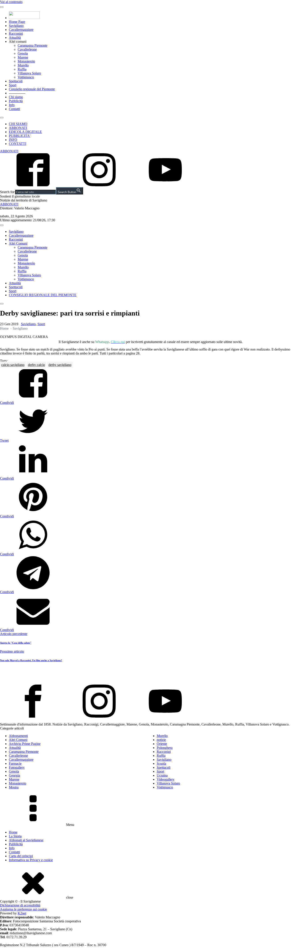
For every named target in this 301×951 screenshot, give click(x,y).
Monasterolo (26, 61)
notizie (161, 740)
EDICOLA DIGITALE (25, 132)
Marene (23, 57)
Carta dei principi (21, 856)
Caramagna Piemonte (32, 45)
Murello (23, 65)
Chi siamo (16, 97)
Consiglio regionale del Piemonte (32, 89)
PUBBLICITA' (19, 136)
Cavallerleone (27, 49)
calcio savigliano (12, 365)
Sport (12, 85)
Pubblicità (16, 101)
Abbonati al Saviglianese (26, 840)
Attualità (15, 37)
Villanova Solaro (29, 73)
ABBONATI (18, 128)
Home (4, 328)
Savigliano (16, 26)
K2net (22, 913)
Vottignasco (26, 77)
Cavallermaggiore (21, 29)
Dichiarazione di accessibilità (20, 905)
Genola (23, 53)
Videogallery (166, 779)
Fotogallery (17, 767)
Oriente (162, 744)
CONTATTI (17, 144)
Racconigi (16, 33)
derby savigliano (59, 365)
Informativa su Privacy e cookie (31, 860)
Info (12, 105)
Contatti (14, 109)
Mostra (14, 787)
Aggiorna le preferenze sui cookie (23, 909)
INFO (13, 140)
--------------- (17, 93)
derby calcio (36, 365)
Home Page (17, 22)
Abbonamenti (18, 736)
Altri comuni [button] (17, 41)
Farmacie (15, 763)
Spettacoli (15, 81)
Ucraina (162, 775)
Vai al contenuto (11, 2)
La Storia (15, 836)
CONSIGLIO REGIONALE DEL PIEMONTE (42, 295)
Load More (150, 674)
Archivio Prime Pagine (25, 744)
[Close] (2, 117)
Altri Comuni (18, 243)
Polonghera (165, 748)
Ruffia (22, 69)
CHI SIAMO (18, 124)
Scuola (161, 763)
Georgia (14, 775)
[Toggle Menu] (2, 7)
